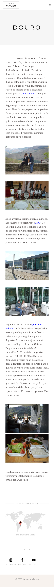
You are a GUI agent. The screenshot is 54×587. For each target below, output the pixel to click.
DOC (37, 222)
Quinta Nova (27, 93)
